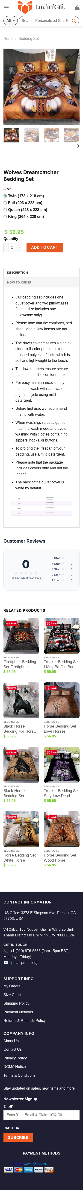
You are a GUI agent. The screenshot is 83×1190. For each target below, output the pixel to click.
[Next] (72, 86)
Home (8, 39)
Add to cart (44, 247)
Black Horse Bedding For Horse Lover (19, 729)
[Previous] (11, 86)
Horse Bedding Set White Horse (19, 858)
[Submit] (74, 20)
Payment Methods (18, 1012)
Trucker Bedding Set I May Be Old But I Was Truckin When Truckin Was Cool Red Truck (61, 665)
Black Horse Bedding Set (14, 793)
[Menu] (6, 7)
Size (7, 189)
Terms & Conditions (19, 1075)
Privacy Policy (15, 1058)
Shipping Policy (16, 1003)
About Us (11, 1041)
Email (8, 1106)
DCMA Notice (14, 1067)
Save (13, 623)
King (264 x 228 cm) (26, 216)
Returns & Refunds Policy (24, 1021)
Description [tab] (17, 272)
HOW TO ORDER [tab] (19, 282)
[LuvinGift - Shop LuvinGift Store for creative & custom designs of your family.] (41, 8)
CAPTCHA (11, 1128)
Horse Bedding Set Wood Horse (60, 858)
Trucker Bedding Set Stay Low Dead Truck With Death (61, 793)
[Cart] (77, 8)
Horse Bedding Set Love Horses (60, 729)
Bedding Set (28, 39)
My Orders (11, 986)
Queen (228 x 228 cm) (27, 210)
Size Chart (12, 995)
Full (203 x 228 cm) (25, 203)
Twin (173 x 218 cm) (26, 196)
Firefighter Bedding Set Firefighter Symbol (19, 665)
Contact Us (12, 1049)
